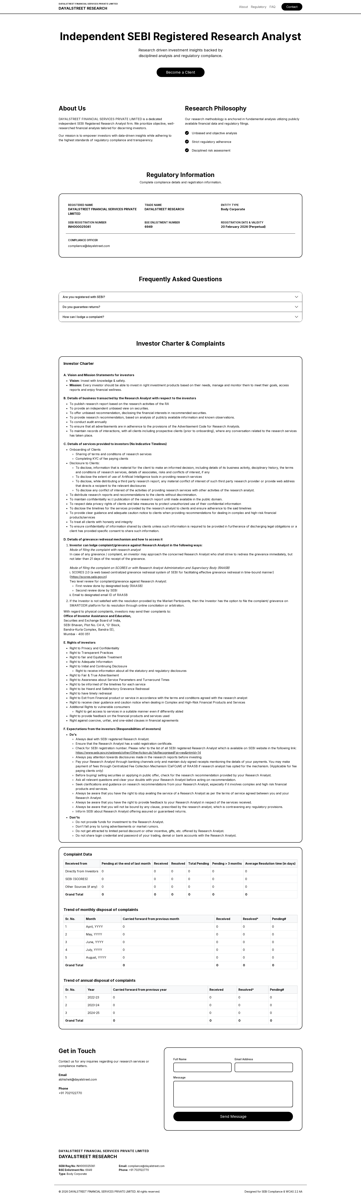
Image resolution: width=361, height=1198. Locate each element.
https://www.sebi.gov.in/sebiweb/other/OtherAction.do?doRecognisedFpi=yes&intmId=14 (138, 752)
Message (179, 1077)
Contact (291, 7)
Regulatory (258, 7)
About (243, 7)
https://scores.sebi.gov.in (88, 577)
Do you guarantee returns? (81, 307)
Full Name (180, 1059)
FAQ (272, 7)
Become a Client (180, 72)
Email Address (244, 1059)
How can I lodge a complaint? (83, 317)
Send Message (233, 1116)
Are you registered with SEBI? (84, 297)
